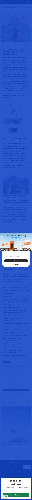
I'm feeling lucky (15, 495)
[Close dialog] (29, 479)
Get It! (16, 261)
